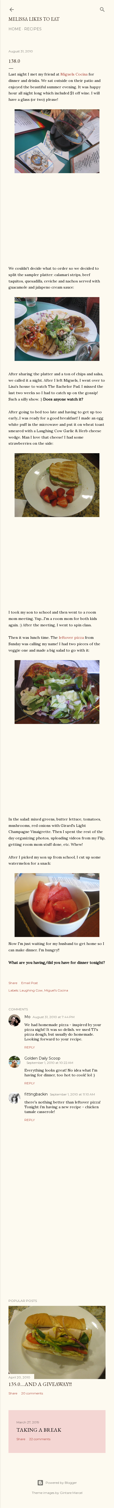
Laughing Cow (31, 990)
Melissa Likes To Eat (33, 19)
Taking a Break (38, 1429)
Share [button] (12, 983)
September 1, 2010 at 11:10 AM (72, 1094)
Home (14, 29)
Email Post (29, 983)
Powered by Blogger (61, 1483)
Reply (29, 1047)
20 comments (32, 1393)
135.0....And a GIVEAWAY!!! (40, 1384)
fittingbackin (36, 1094)
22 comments (39, 1439)
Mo (27, 1016)
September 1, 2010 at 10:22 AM (50, 1063)
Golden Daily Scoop (42, 1058)
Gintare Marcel (71, 1493)
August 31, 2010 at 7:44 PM (53, 1017)
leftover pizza (71, 637)
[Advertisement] (57, 1248)
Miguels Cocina (73, 74)
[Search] (102, 8)
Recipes (33, 29)
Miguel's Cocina (56, 990)
